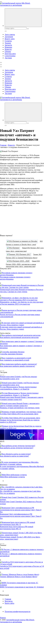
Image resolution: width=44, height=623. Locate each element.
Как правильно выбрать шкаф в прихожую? (17, 366)
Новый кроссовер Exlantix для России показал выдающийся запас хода (18, 378)
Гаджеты (8, 41)
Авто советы (10, 34)
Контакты (9, 601)
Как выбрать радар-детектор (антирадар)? (16, 448)
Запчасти (8, 45)
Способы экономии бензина (11, 354)
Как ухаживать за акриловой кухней (14, 360)
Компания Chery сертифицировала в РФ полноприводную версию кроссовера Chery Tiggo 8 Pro (20, 516)
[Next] (3, 370)
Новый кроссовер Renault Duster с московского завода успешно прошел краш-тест (21, 398)
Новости (8, 49)
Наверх (3, 618)
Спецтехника (10, 56)
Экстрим (8, 58)
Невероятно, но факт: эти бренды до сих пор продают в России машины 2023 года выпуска (21, 303)
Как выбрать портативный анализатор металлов (19, 337)
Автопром (9, 37)
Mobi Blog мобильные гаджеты (12, 477)
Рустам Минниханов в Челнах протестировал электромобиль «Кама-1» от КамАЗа (18, 388)
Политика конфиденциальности (17, 611)
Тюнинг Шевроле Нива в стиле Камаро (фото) (18, 577)
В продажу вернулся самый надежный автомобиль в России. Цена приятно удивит (21, 328)
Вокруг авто (10, 39)
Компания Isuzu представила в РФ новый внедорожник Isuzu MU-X (16, 528)
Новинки (8, 47)
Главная (8, 599)
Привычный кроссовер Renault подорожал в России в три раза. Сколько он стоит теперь (21, 291)
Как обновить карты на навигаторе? (14, 456)
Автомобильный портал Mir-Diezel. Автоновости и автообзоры (17, 621)
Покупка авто (10, 54)
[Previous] (1, 370)
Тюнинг (8, 43)
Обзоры (8, 51)
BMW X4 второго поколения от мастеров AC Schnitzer (22, 587)
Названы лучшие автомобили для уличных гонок (20, 408)
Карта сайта (9, 603)
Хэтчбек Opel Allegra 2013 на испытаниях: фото (19, 414)
